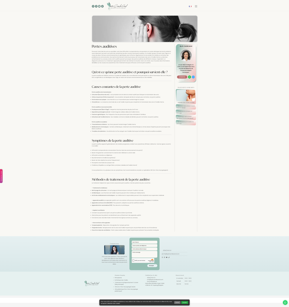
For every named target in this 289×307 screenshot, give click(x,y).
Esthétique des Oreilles (121, 280)
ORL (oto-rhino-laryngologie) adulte (125, 287)
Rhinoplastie (118, 278)
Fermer (177, 302)
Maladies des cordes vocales (185, 102)
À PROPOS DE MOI (182, 77)
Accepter (185, 302)
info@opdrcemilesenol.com (171, 254)
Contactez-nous (1, 176)
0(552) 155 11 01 (167, 250)
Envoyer (152, 265)
